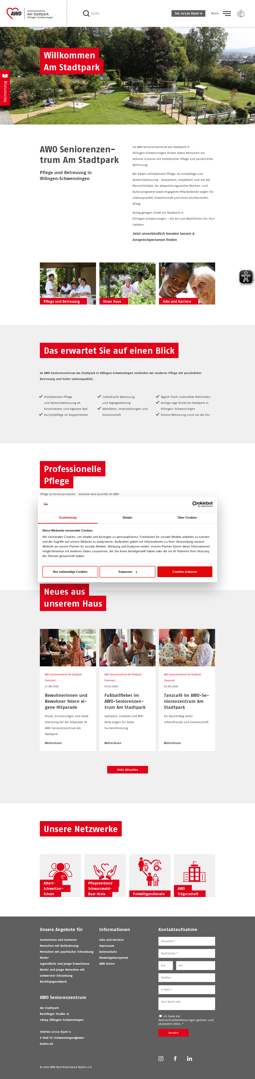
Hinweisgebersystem (113, 957)
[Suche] (86, 13)
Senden (173, 1032)
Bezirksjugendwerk (53, 981)
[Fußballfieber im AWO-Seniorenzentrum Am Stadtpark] (127, 664)
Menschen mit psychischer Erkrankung (66, 951)
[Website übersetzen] (241, 13)
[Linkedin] (189, 1058)
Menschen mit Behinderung (59, 945)
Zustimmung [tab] (68, 517)
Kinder (44, 957)
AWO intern (107, 963)
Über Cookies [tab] (187, 517)
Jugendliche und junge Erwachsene (64, 963)
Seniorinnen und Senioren (58, 939)
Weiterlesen (53, 743)
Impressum (106, 945)
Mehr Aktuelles (127, 769)
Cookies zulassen (185, 571)
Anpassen (125, 571)
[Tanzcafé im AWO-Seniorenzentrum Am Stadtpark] (187, 664)
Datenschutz (108, 951)
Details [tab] (127, 517)
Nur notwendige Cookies (70, 571)
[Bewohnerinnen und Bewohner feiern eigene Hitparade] (68, 664)
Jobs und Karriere (111, 939)
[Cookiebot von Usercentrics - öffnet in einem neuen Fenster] (195, 504)
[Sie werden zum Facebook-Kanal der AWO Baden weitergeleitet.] (175, 1059)
